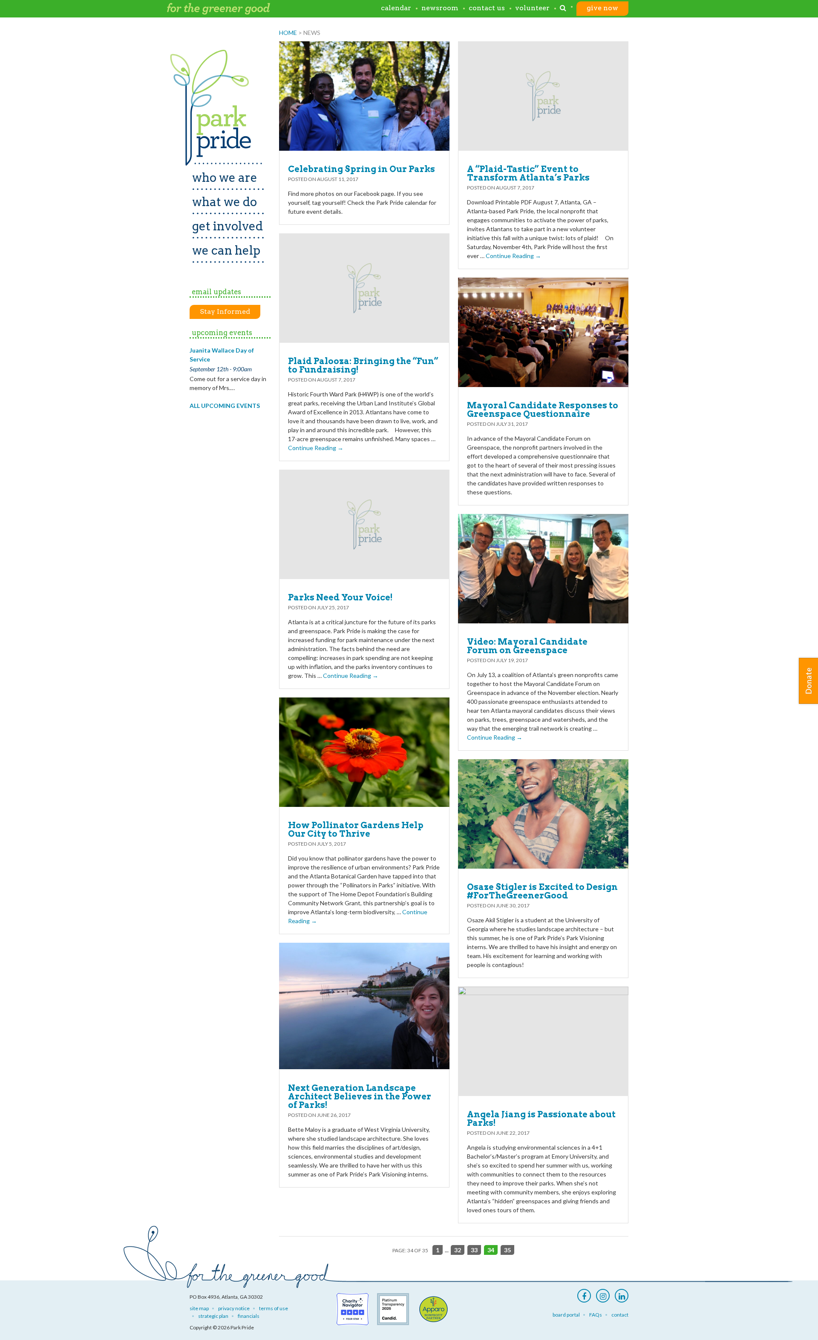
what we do (224, 202)
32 (457, 1250)
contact (619, 1314)
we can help (226, 250)
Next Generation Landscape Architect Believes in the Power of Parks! (359, 1096)
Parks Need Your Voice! (340, 597)
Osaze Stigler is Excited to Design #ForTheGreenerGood (542, 891)
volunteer (532, 8)
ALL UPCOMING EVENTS (225, 405)
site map (199, 1308)
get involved (227, 226)
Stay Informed (225, 311)
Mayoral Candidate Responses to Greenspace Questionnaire (542, 409)
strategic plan (213, 1316)
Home (288, 32)
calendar (396, 8)
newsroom (439, 8)
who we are (224, 177)
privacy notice (234, 1308)
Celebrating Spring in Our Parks (361, 169)
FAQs (595, 1314)
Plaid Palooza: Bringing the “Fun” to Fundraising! (363, 365)
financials (248, 1316)
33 (474, 1250)
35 (507, 1250)
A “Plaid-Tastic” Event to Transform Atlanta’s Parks (528, 173)
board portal (566, 1314)
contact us (487, 8)
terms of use (273, 1308)
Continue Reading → (513, 255)
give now (602, 8)
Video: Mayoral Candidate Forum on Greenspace (527, 646)
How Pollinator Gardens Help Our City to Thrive (355, 829)
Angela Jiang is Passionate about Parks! (541, 1118)
